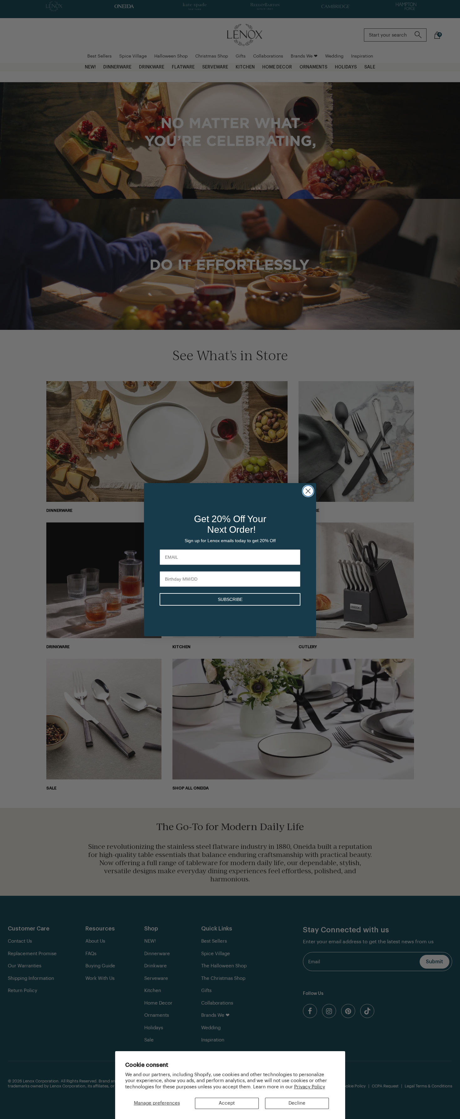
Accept (227, 1103)
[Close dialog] (308, 491)
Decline (297, 1103)
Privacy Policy (309, 1087)
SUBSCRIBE (230, 599)
